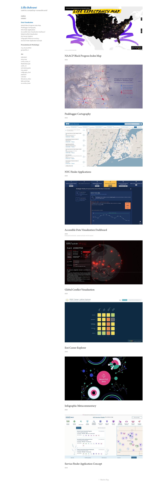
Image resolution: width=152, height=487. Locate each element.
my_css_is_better (26, 48)
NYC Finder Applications (28, 29)
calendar (23, 76)
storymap (24, 59)
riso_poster (24, 70)
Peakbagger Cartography (28, 27)
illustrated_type (25, 63)
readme (23, 16)
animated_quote (26, 68)
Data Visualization (27, 22)
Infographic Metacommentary (30, 38)
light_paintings (25, 81)
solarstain (24, 57)
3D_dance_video (26, 79)
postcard (23, 74)
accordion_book (25, 83)
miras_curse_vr (25, 61)
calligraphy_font (26, 72)
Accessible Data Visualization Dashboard (33, 32)
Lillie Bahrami (29, 7)
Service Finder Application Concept (31, 40)
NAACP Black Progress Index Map (31, 25)
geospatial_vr (25, 50)
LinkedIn (23, 18)
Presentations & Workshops (30, 45)
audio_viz (24, 66)
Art (22, 54)
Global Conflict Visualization (29, 34)
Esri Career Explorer (27, 36)
